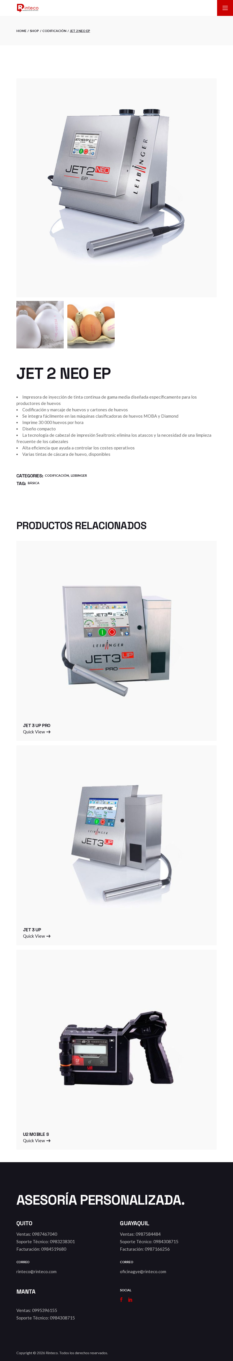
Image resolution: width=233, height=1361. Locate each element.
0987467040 (44, 1234)
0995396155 (44, 1310)
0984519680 (53, 1249)
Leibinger (79, 475)
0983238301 (62, 1241)
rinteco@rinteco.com (36, 1271)
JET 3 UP (32, 930)
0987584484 (148, 1234)
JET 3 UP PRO (37, 725)
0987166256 (157, 1249)
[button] (37, 732)
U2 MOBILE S (36, 1134)
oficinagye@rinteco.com (143, 1271)
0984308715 (165, 1241)
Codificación (57, 475)
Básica (33, 483)
